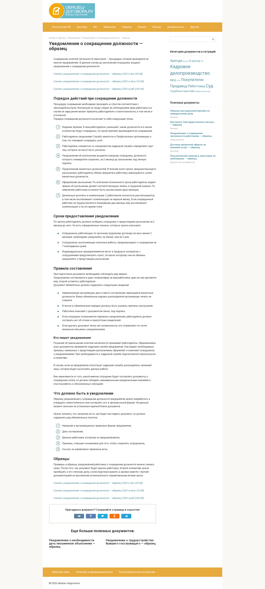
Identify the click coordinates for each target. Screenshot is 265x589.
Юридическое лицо (203, 91)
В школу (194, 61)
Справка (126, 27)
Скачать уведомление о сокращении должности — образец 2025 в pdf (94, 88)
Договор (82, 27)
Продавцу (178, 86)
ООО (178, 80)
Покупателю (192, 79)
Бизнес (185, 61)
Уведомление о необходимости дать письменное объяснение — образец (72, 543)
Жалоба (174, 117)
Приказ (142, 27)
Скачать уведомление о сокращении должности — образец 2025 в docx (95, 81)
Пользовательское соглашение (137, 572)
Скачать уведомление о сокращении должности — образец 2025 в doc (94, 73)
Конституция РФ (61, 27)
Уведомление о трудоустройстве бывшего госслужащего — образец (131, 541)
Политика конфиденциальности (94, 572)
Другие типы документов (182, 162)
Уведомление (177, 139)
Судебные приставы (182, 91)
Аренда (176, 61)
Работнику (196, 86)
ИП (202, 61)
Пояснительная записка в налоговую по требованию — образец (193, 157)
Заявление (109, 27)
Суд (209, 85)
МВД (173, 80)
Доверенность (175, 27)
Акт (95, 27)
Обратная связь (61, 572)
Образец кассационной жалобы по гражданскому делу (190, 112)
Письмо (156, 27)
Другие (194, 27)
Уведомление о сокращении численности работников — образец (191, 134)
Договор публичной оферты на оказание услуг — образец (188, 146)
